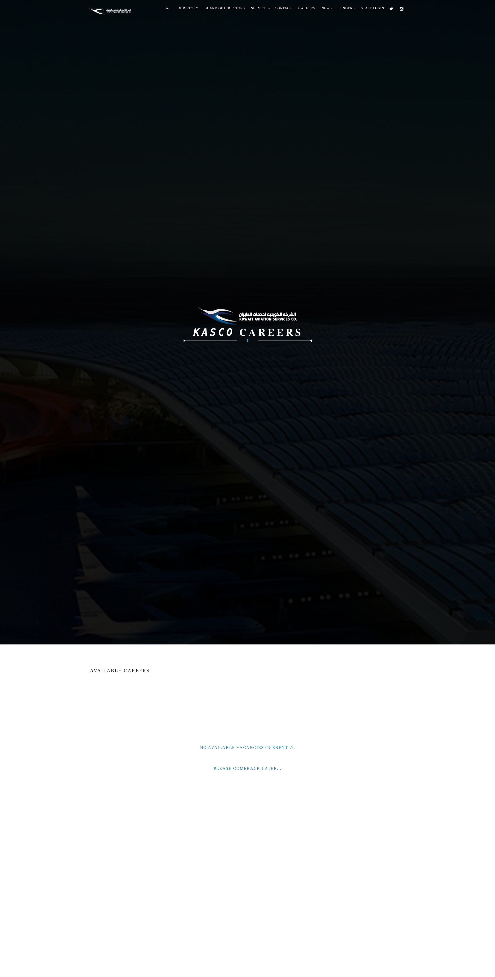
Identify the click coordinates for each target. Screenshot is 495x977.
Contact (283, 8)
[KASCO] (112, 9)
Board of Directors (224, 8)
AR (168, 8)
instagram (403, 9)
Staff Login (372, 8)
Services (260, 8)
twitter (392, 9)
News (326, 8)
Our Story (188, 8)
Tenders (346, 8)
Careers (306, 8)
